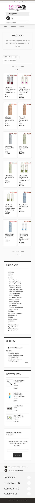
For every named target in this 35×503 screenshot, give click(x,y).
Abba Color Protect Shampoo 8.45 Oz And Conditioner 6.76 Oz (10, 91)
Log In (19, 2)
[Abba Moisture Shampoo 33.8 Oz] (24, 197)
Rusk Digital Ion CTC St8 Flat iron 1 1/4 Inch (19, 382)
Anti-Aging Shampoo (14, 293)
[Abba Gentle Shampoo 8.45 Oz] (10, 168)
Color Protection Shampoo (16, 291)
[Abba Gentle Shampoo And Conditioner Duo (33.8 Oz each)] (10, 197)
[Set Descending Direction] (17, 57)
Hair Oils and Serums (13, 325)
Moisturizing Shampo (15, 282)
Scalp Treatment (12, 315)
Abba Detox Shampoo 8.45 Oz (9, 148)
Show (5, 60)
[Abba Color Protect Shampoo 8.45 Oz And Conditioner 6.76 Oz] (10, 80)
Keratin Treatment (12, 319)
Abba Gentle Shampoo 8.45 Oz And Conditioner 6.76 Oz (24, 179)
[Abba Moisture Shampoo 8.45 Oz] (10, 226)
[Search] (28, 22)
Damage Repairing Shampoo (17, 284)
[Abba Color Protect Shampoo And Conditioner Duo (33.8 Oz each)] (24, 80)
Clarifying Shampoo (14, 299)
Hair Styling (11, 272)
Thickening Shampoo (15, 287)
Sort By (5, 57)
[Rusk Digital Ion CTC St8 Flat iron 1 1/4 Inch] (9, 383)
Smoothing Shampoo (15, 280)
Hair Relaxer (11, 321)
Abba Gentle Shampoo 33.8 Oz (23, 148)
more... (27, 362)
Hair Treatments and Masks (15, 313)
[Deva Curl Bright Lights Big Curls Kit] (9, 418)
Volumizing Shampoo (15, 286)
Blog (15, 2)
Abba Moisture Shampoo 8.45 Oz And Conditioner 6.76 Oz (24, 237)
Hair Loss (10, 317)
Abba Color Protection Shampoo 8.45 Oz (23, 119)
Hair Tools (10, 274)
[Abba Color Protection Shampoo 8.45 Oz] (24, 109)
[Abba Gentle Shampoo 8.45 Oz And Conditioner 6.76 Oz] (24, 168)
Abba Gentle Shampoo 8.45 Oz (9, 177)
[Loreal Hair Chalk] (9, 408)
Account (10, 2)
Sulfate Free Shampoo (15, 303)
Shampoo (10, 278)
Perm (9, 323)
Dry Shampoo (13, 305)
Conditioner (11, 311)
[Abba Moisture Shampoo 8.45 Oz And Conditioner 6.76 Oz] (24, 226)
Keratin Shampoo (14, 295)
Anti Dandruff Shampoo (15, 297)
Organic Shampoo (14, 301)
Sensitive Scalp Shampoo (16, 307)
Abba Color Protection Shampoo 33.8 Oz (9, 119)
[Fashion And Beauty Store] (17, 8)
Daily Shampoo (13, 309)
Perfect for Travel (12, 331)
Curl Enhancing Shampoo (16, 289)
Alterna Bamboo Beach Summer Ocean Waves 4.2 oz (19, 394)
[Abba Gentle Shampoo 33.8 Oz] (24, 138)
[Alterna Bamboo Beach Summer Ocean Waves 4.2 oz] (9, 395)
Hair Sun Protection (13, 329)
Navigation (13, 14)
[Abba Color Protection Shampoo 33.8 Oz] (10, 109)
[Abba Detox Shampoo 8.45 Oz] (10, 138)
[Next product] (20, 70)
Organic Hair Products (14, 327)
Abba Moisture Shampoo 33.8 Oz (23, 206)
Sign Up (24, 2)
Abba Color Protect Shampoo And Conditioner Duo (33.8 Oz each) (24, 91)
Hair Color (10, 276)
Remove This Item (8, 347)
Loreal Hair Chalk (18, 406)
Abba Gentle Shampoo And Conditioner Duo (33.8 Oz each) (10, 207)
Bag (12, 18)
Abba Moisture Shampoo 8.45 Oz (9, 235)
